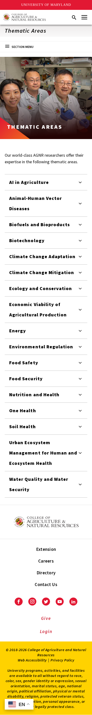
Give (46, 618)
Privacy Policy (62, 660)
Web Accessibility (32, 660)
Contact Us (46, 584)
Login (46, 631)
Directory (46, 572)
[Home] (24, 17)
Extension (46, 549)
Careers (46, 561)
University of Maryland (46, 5)
